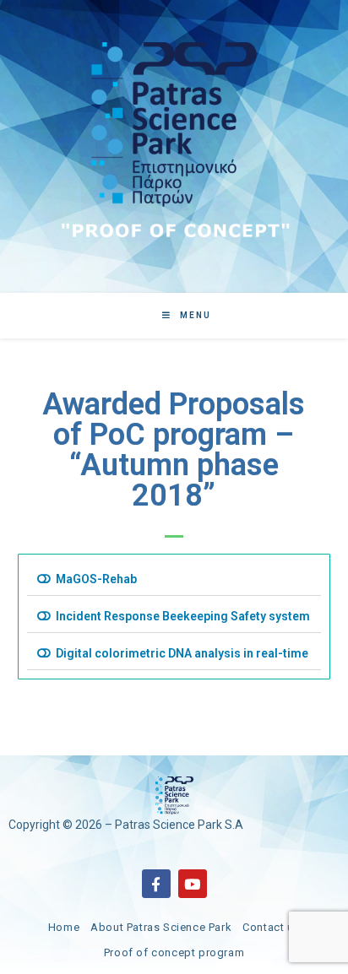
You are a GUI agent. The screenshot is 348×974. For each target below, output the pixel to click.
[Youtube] (192, 883)
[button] (174, 579)
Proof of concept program (174, 952)
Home (63, 927)
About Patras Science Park (160, 927)
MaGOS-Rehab (96, 579)
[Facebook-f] (156, 883)
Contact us (271, 927)
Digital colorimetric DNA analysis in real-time (182, 653)
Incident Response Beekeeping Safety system (183, 616)
